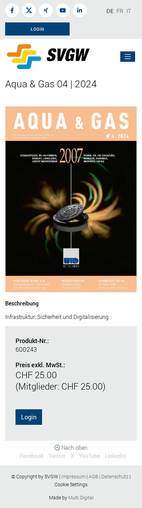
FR (119, 10)
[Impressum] (86, 476)
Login (29, 417)
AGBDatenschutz (109, 476)
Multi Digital (80, 497)
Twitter (57, 455)
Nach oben (74, 447)
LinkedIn (115, 455)
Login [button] (37, 29)
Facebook (31, 455)
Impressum (73, 476)
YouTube (89, 455)
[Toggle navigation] (127, 56)
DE (109, 10)
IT (128, 10)
